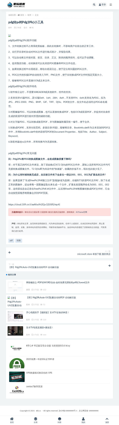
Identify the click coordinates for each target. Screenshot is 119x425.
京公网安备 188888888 (88, 411)
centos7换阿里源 (34, 387)
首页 (22, 15)
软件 (29, 15)
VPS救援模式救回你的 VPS (39, 373)
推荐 (28, 290)
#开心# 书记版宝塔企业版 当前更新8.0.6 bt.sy (48, 346)
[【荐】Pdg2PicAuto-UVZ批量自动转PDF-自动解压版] (15, 305)
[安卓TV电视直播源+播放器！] (15, 331)
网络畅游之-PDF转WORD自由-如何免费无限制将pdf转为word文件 (58, 283)
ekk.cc (38, 411)
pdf (11, 241)
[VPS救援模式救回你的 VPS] (17, 377)
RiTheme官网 (81, 212)
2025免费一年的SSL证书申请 (40, 359)
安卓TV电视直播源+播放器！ (40, 328)
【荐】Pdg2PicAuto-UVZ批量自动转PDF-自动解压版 (51, 298)
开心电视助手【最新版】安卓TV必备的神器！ (48, 312)
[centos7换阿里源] (17, 389)
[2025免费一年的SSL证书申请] (17, 365)
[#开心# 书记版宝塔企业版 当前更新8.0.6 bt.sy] (17, 348)
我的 (83, 422)
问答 (59, 422)
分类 (35, 422)
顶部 (107, 422)
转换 (19, 241)
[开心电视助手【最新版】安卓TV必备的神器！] (15, 316)
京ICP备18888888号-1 (68, 411)
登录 (103, 5)
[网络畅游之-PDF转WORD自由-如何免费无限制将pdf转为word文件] (15, 287)
